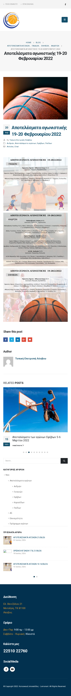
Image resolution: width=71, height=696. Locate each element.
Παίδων (48, 143)
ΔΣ (11, 513)
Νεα (7, 475)
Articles (10, 146)
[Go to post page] (35, 409)
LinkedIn (18, 339)
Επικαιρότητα (16, 518)
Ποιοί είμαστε (11, 4)
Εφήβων (40, 143)
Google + (24, 339)
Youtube (12, 669)
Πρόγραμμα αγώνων (19, 524)
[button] (65, 19)
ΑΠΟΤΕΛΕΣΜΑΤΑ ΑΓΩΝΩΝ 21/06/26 (29, 537)
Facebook (5, 339)
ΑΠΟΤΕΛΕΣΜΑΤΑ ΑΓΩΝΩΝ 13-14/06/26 (30, 564)
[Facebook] (65, 4)
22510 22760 (15, 651)
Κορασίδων (19, 502)
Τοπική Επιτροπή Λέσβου (21, 140)
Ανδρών (10, 143)
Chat (16, 146)
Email (30, 339)
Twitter (11, 339)
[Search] (64, 461)
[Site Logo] (11, 19)
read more (17, 445)
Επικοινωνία (28, 4)
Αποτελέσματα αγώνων (25, 143)
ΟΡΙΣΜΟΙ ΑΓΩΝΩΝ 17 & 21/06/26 (27, 550)
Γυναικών (18, 492)
